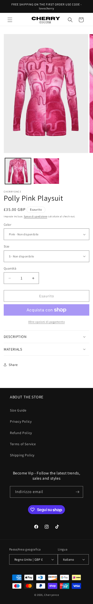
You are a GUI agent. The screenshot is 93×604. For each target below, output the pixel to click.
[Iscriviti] (77, 492)
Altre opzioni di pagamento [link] (46, 322)
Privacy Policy (20, 421)
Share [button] (13, 364)
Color (7, 224)
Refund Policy (21, 433)
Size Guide (18, 410)
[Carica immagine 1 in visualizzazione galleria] (18, 171)
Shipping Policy (22, 455)
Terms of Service (23, 444)
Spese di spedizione (35, 216)
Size (6, 246)
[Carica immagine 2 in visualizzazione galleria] (46, 171)
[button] (9, 19)
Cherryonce (51, 595)
